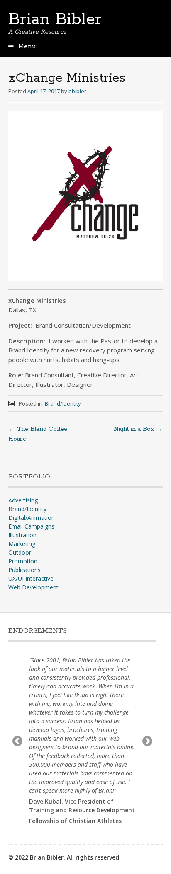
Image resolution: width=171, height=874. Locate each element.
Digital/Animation (31, 518)
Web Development (33, 587)
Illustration (22, 535)
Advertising (23, 500)
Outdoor (19, 552)
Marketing (21, 544)
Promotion (22, 561)
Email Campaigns (31, 526)
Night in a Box (138, 429)
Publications (24, 570)
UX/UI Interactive (31, 578)
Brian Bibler (55, 19)
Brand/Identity (63, 403)
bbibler (77, 91)
